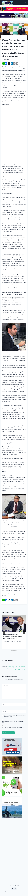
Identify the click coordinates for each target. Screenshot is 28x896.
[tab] (11, 650)
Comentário (6, 685)
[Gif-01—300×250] (12, 746)
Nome (5, 704)
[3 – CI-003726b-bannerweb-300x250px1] (12, 765)
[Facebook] (12, 888)
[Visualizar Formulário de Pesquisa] (25, 2)
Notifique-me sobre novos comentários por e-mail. (13, 721)
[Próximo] (24, 632)
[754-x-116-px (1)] (14, 10)
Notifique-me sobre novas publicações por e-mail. (13, 728)
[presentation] (14, 623)
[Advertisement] (14, 122)
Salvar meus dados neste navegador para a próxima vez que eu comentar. (14, 715)
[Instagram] (15, 888)
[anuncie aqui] (14, 17)
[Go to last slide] (4, 632)
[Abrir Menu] (22, 3)
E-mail (5, 711)
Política (4, 37)
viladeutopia (7, 641)
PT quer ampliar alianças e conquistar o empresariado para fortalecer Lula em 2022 (12, 637)
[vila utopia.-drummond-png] (12, 807)
